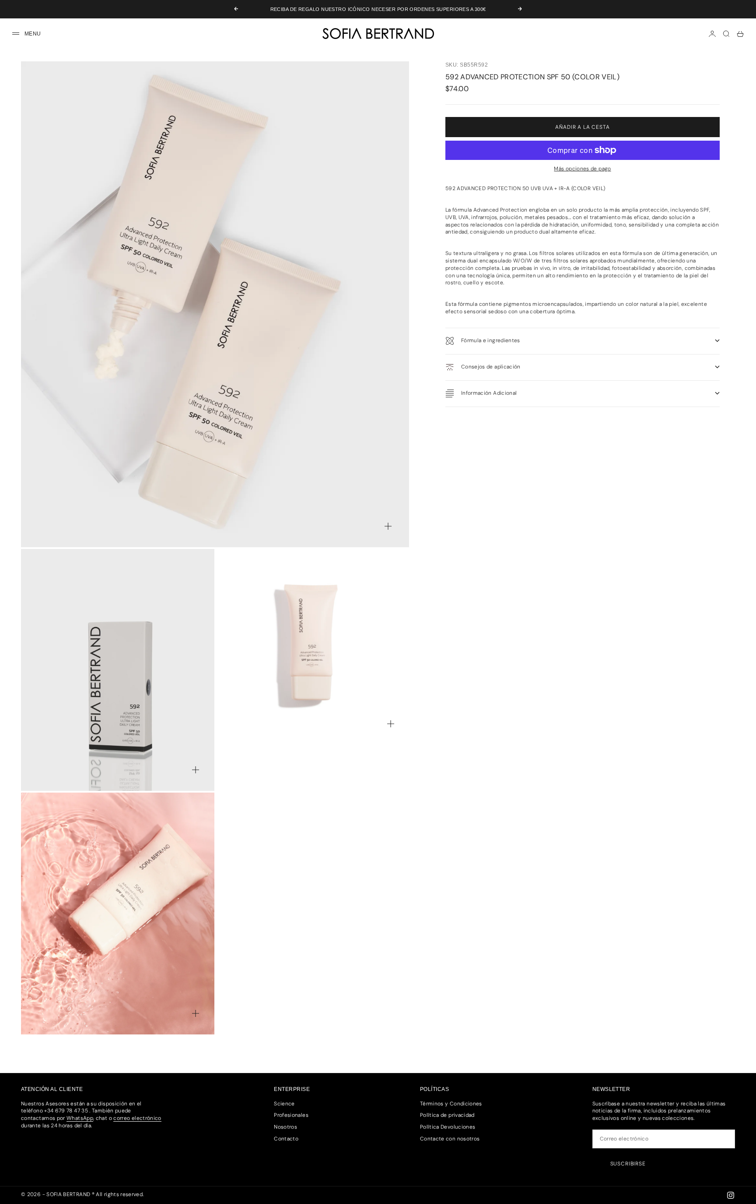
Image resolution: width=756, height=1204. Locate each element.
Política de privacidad (447, 1115)
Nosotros (285, 1126)
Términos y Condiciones (451, 1103)
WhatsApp (79, 1118)
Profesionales (291, 1115)
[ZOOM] (388, 526)
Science (284, 1103)
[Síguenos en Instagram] (730, 1195)
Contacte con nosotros (450, 1138)
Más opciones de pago (582, 168)
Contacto (286, 1138)
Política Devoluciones (448, 1126)
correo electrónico (137, 1118)
